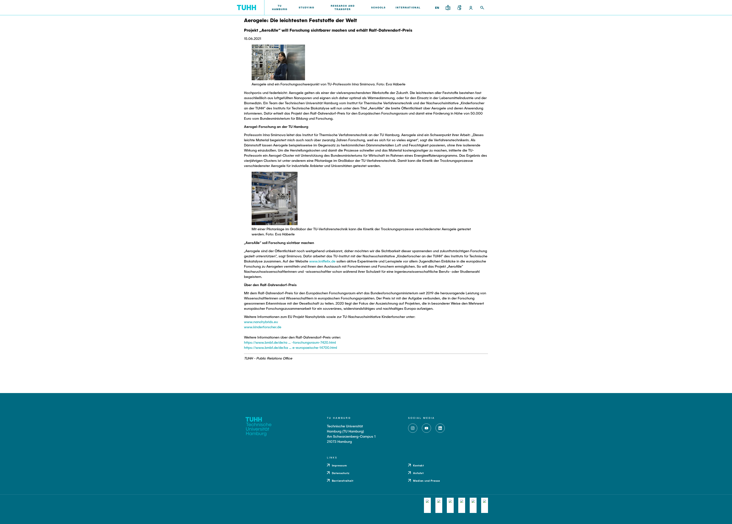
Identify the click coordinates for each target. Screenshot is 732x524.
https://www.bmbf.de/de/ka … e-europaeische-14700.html (290, 347)
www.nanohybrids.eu (261, 322)
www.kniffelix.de (322, 261)
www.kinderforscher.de (262, 327)
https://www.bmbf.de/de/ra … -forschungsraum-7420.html (290, 342)
